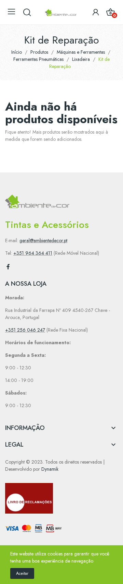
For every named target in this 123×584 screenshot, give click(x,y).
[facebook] (8, 267)
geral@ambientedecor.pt (43, 240)
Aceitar (22, 573)
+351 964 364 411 (32, 253)
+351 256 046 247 (25, 330)
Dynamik (49, 469)
